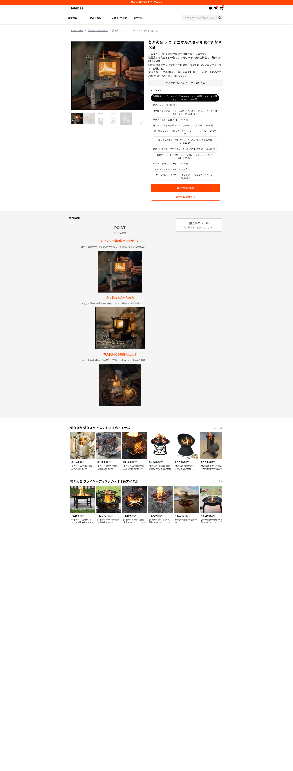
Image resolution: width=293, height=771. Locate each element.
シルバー (185, 98)
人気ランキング (119, 17)
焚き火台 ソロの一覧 (98, 30)
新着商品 (72, 17)
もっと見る (217, 428)
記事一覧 (138, 17)
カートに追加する (185, 196)
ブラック (185, 112)
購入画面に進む (185, 188)
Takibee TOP (77, 30)
